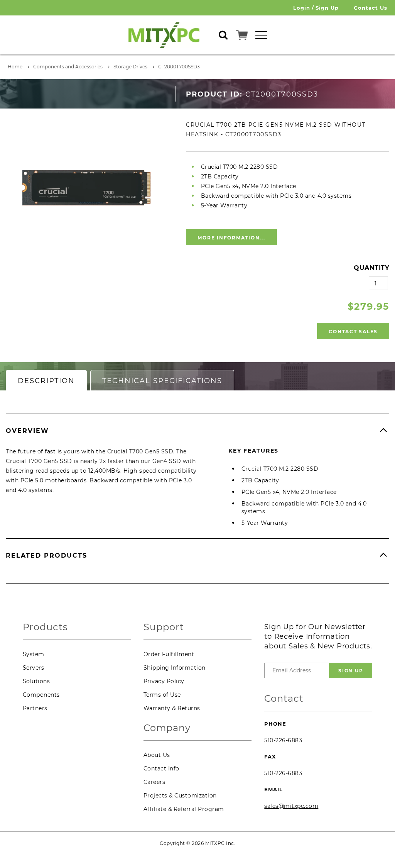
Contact (284, 699)
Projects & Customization (180, 795)
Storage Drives (130, 67)
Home (15, 67)
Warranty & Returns (171, 708)
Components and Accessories (68, 67)
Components (41, 694)
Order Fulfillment (168, 654)
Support (163, 627)
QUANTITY (371, 267)
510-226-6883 (283, 740)
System (33, 654)
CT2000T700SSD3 (179, 67)
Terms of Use (162, 694)
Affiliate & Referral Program (183, 809)
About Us (156, 755)
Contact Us (370, 8)
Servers (33, 667)
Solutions (36, 681)
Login (301, 8)
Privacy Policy (163, 681)
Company (167, 728)
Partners (35, 708)
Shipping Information (174, 667)
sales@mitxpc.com (291, 805)
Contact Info (161, 768)
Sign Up (327, 8)
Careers (154, 782)
